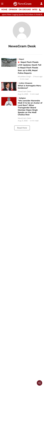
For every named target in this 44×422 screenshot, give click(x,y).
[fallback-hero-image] (9, 69)
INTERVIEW (37, 9)
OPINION (13, 9)
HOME (4, 9)
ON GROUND (25, 9)
